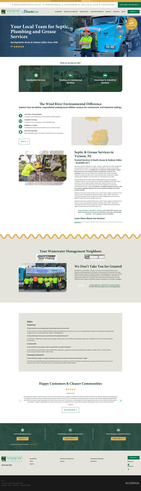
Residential (33, 458)
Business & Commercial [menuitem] (71, 11)
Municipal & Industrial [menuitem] (97, 11)
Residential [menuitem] (58, 11)
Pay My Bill (95, 4)
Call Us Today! (128, 4)
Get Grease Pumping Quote (70, 4)
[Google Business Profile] (128, 464)
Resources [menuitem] (116, 11)
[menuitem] (3, 485)
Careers (62, 461)
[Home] (10, 11)
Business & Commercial (67, 458)
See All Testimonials (69, 410)
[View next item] (120, 400)
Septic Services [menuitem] (84, 11)
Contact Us (133, 11)
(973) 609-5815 (93, 286)
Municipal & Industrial (96, 458)
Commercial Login (85, 4)
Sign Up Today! (86, 1)
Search (32, 464)
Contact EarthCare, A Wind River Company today (104, 285)
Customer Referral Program (108, 4)
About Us (23, 141)
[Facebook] (128, 469)
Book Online (33, 444)
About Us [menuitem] (108, 11)
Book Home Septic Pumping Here (53, 4)
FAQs (31, 461)
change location (37, 4)
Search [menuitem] (123, 11)
